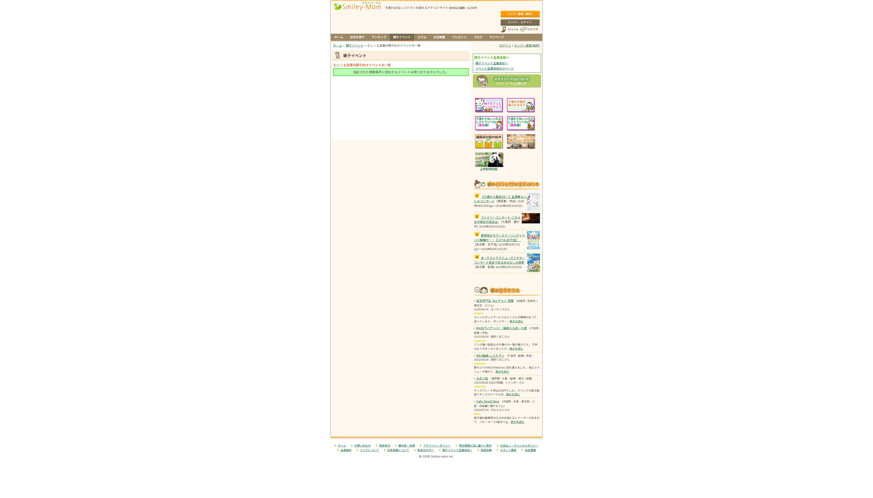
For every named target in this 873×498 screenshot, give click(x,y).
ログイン (520, 22)
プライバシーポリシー (437, 445)
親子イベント (402, 37)
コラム (422, 37)
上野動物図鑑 (488, 169)
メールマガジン (528, 29)
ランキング (378, 37)
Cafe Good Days (487, 401)
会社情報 (530, 450)
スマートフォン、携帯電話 (509, 29)
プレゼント (459, 37)
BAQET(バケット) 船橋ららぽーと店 (501, 328)
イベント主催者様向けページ (494, 68)
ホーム (338, 37)
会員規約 (346, 450)
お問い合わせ (362, 445)
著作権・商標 (407, 445)
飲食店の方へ (426, 450)
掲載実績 (486, 450)
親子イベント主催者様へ (491, 63)
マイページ (496, 37)
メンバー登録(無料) (520, 14)
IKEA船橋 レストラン (490, 355)
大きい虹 (482, 378)
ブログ (478, 37)
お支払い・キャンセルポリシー (519, 445)
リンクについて (369, 450)
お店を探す (357, 37)
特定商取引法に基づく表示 (475, 445)
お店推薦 (439, 37)
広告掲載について (398, 450)
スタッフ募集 (508, 450)
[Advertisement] (401, 88)
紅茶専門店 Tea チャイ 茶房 (495, 301)
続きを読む (516, 321)
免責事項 (384, 445)
